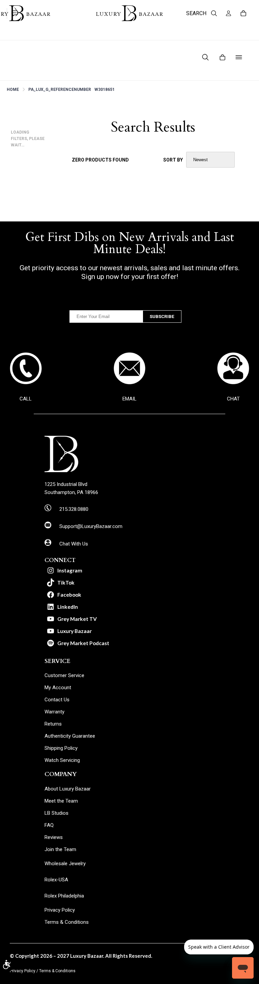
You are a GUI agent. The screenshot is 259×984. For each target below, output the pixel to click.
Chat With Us (73, 544)
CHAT (233, 399)
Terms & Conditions (57, 971)
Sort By (173, 160)
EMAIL (129, 399)
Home (13, 89)
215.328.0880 (73, 509)
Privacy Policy (22, 971)
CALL (26, 399)
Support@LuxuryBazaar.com (90, 526)
